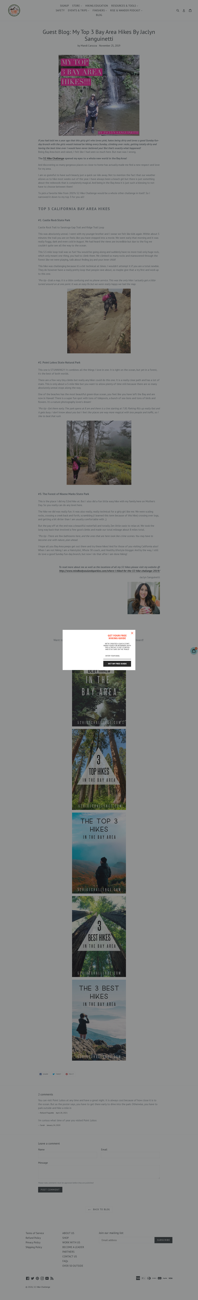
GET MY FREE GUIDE (117, 663)
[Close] (132, 633)
